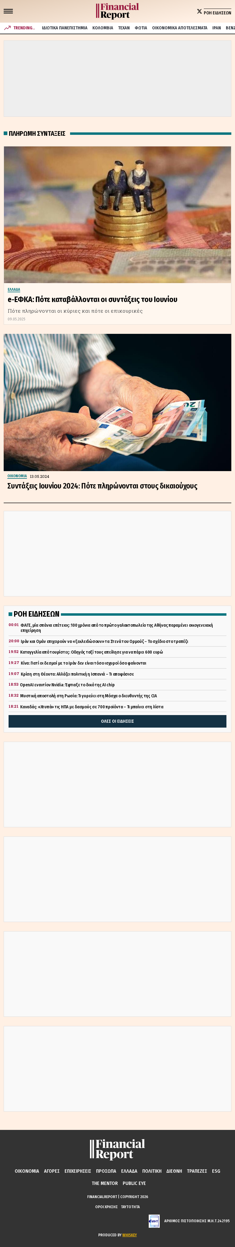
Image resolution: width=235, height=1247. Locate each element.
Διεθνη (174, 1171)
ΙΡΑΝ (216, 28)
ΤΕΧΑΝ (124, 28)
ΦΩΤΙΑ (141, 28)
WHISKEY (129, 1235)
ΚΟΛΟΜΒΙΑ (102, 28)
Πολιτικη (152, 1171)
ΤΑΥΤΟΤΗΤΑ (130, 1207)
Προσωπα (106, 1171)
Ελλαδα (129, 1171)
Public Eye (134, 1183)
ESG (216, 1171)
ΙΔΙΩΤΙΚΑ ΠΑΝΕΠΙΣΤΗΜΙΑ (65, 28)
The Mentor (105, 1183)
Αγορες (52, 1171)
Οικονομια (27, 1171)
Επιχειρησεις (78, 1171)
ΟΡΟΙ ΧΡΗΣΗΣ (106, 1207)
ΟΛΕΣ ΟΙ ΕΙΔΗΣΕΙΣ (117, 721)
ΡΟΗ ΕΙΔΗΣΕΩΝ (217, 13)
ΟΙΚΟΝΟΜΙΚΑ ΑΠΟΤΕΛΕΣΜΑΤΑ (179, 28)
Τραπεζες (197, 1171)
